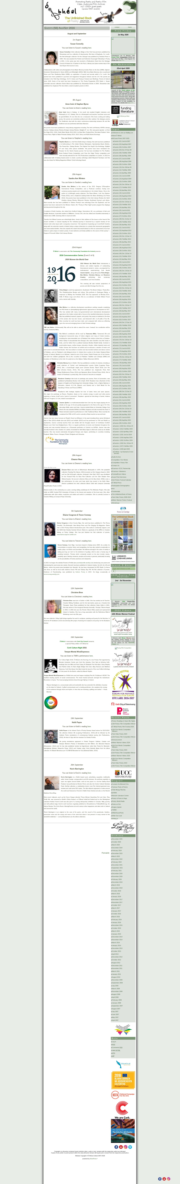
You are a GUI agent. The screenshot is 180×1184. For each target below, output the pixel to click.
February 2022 (117, 862)
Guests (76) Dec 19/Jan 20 (122, 357)
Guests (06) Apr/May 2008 (122, 155)
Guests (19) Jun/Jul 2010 (122, 193)
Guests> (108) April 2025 (122, 449)
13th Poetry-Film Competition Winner (123, 724)
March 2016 (116, 916)
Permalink (105, 853)
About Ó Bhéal (116, 135)
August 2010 (116, 977)
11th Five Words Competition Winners (121, 746)
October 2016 (116, 914)
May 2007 (115, 1017)
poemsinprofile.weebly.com (85, 562)
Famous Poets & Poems (120, 787)
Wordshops (116, 503)
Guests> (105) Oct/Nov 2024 (123, 440)
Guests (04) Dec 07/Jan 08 (122, 150)
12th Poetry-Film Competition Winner (123, 737)
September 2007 (117, 1006)
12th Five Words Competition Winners (121, 730)
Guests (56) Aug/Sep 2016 (59, 27)
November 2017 (117, 902)
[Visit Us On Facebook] (160, 1180)
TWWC (114, 810)
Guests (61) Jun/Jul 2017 (122, 314)
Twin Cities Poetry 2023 (119, 750)
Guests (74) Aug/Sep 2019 (122, 351)
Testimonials (116, 491)
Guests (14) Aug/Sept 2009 (122, 179)
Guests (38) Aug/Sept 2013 (122, 247)
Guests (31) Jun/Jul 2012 (122, 227)
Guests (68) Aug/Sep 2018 (122, 334)
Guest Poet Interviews (119, 477)
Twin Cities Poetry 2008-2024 (121, 497)
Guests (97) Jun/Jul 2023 (122, 417)
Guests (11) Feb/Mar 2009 (122, 170)
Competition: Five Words (120, 460)
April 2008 (115, 997)
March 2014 (116, 942)
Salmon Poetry (80, 572)
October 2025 (116, 842)
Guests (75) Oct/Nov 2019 (122, 354)
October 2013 (116, 951)
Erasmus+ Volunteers (119, 471)
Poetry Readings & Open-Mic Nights (123, 721)
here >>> (121, 60)
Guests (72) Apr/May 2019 (122, 345)
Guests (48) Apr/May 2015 (122, 276)
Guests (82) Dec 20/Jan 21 (122, 374)
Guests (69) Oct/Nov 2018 (122, 337)
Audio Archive (116, 457)
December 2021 (117, 865)
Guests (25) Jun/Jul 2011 (122, 210)
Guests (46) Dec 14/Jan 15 (122, 270)
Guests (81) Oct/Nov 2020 (122, 371)
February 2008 (117, 1000)
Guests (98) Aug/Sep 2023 (122, 420)
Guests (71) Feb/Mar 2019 (122, 342)
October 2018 (116, 891)
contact (117, 27)
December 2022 (117, 859)
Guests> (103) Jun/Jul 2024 (123, 434)
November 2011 (117, 968)
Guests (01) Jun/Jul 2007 (122, 141)
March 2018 (116, 893)
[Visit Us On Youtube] (164, 1180)
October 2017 (116, 905)
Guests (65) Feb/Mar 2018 (122, 325)
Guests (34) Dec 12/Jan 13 (122, 236)
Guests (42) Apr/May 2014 (122, 259)
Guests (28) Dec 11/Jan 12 (122, 219)
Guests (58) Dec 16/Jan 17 (122, 305)
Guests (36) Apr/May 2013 (122, 242)
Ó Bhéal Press (116, 483)
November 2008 (117, 991)
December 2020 (117, 873)
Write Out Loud (117, 815)
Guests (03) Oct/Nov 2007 (122, 147)
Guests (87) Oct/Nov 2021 (122, 388)
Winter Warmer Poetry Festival (122, 500)
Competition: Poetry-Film (120, 462)
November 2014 (117, 939)
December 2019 (117, 882)
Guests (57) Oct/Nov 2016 (122, 302)
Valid (116, 1050)
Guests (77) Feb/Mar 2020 (122, 360)
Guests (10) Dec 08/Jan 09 (122, 167)
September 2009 (117, 983)
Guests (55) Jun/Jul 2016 (122, 296)
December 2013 (117, 948)
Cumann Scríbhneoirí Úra (120, 784)
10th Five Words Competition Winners (121, 759)
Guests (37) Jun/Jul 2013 (122, 245)
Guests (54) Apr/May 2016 (122, 293)
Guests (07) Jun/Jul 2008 (122, 158)
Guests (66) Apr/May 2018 (122, 328)
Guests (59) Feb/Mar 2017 (122, 308)
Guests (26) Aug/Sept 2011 (122, 213)
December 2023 (117, 853)
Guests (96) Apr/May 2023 (122, 414)
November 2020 (117, 876)
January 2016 (116, 922)
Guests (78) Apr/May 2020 (122, 363)
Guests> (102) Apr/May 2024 (123, 431)
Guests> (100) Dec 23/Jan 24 (123, 426)
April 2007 (115, 1020)
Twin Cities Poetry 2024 (119, 734)
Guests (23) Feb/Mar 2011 (122, 204)
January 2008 (116, 1003)
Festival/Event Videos (119, 474)
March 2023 (116, 856)
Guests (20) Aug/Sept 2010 (122, 196)
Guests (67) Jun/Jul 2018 (122, 331)
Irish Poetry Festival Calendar (121, 480)
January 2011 (116, 974)
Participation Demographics (121, 485)
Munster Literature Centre (120, 795)
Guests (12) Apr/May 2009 (122, 173)
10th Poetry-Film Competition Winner (123, 766)
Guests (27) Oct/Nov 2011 (122, 216)
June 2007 (115, 1014)
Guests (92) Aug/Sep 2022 (122, 403)
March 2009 (116, 988)
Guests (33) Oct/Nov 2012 (122, 233)
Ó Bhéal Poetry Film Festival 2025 (123, 726)
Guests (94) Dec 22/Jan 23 (122, 408)
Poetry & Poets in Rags (119, 798)
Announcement (117, 740)
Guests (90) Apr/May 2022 (122, 397)
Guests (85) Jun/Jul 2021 (122, 383)
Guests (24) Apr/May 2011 (122, 207)
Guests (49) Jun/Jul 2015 (122, 279)
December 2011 (117, 965)
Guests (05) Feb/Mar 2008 (122, 153)
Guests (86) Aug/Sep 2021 (122, 386)
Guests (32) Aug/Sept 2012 (122, 230)
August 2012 (116, 962)
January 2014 (116, 945)
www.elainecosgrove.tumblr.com (67, 534)
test (113, 488)
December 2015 (117, 925)
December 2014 (117, 937)
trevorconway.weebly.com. (52, 574)
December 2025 (117, 839)
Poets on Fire (116, 804)
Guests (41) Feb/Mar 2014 (122, 256)
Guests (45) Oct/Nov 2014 (122, 268)
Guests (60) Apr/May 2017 (122, 311)
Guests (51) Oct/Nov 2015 (122, 285)
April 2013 (115, 954)
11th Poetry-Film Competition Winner (123, 753)
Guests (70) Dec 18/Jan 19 (122, 340)
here (89, 48)
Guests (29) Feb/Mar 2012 (122, 222)
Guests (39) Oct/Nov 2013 (122, 250)
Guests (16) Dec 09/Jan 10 (122, 184)
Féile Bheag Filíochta (118, 790)
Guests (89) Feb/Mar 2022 (122, 394)
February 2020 (117, 879)
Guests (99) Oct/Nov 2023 (122, 423)
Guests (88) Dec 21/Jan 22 (122, 391)
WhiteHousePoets (118, 813)
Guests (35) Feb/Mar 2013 (122, 239)
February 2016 (117, 919)
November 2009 (117, 980)
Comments (117, 1047)
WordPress (93, 1158)
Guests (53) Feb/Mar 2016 (122, 291)
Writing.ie (115, 818)
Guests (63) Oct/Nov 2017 (122, 319)
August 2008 (116, 994)
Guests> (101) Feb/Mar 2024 (123, 429)
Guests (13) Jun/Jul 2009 (122, 176)
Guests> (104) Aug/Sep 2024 (123, 437)
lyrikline (114, 792)
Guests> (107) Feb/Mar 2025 (123, 446)
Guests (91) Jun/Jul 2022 (122, 400)
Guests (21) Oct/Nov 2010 (122, 199)
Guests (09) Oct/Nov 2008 (122, 164)
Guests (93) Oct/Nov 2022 (122, 406)
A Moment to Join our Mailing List (122, 132)
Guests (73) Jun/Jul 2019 (122, 348)
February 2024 (117, 850)
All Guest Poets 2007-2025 (120, 138)
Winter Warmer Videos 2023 (121, 755)
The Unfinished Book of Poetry (122, 494)
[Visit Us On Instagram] (168, 1180)
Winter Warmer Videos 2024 (121, 742)
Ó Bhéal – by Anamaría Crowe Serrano (123, 452)
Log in (114, 1041)
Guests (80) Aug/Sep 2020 (122, 368)
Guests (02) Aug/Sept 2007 (122, 144)
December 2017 (117, 899)
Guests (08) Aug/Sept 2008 (122, 161)
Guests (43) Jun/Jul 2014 (122, 262)
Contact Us (115, 465)
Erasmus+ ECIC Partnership (121, 468)
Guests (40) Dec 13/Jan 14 (122, 253)
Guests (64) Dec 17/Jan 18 (122, 322)
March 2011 (116, 971)
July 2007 (115, 1011)
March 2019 (116, 885)
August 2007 (116, 1009)
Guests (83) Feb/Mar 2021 (122, 377)
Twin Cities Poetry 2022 (119, 763)
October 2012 (116, 960)
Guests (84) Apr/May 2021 (122, 380)
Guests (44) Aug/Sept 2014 (122, 265)
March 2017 (116, 908)
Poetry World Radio (118, 801)
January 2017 (116, 911)
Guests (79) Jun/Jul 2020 (122, 365)
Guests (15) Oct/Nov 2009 (122, 181)
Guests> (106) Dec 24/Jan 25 (123, 443)
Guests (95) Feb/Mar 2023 (122, 411)
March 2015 (116, 931)
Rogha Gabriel (116, 807)
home (130, 27)
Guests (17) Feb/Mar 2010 (122, 187)
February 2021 (117, 870)
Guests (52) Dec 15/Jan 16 (122, 288)
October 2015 (116, 928)
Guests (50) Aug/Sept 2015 (122, 282)
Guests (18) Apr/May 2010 (122, 190)
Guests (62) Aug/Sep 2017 (122, 316)
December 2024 (117, 848)
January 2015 (116, 934)
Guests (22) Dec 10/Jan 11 (122, 202)
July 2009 (115, 985)
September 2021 (117, 868)
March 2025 (116, 845)
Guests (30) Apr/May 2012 (122, 224)
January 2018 (116, 896)
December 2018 (117, 888)
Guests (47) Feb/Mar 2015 (122, 273)
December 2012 (117, 957)
